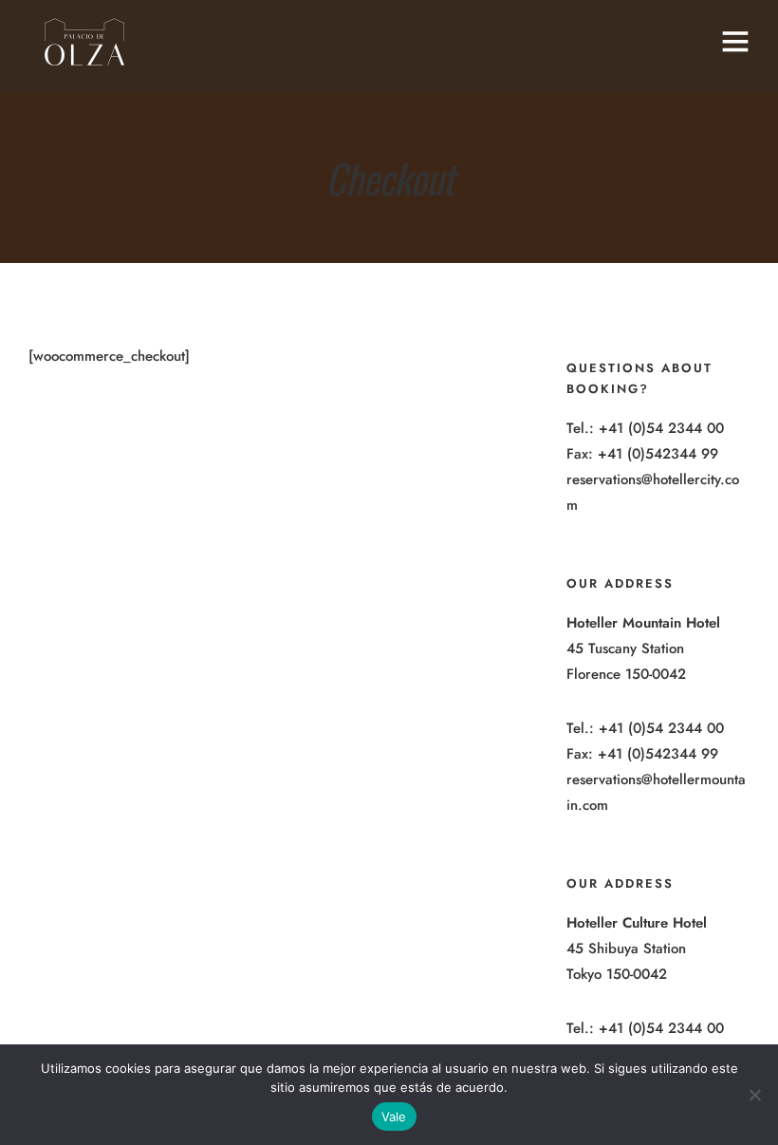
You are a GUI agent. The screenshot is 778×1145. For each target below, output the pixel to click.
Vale (394, 1116)
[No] (754, 1094)
